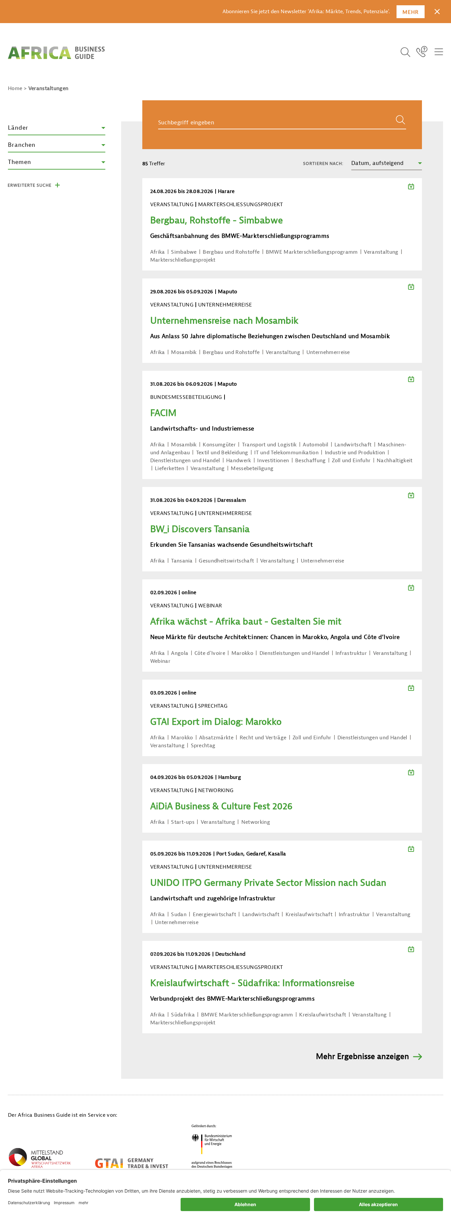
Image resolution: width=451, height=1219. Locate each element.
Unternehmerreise (328, 352)
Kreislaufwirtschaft (309, 914)
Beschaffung (310, 460)
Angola (179, 653)
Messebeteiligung (252, 468)
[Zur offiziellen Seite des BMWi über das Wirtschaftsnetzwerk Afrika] (39, 1159)
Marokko (242, 653)
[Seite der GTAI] (131, 1163)
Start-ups (182, 822)
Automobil (315, 444)
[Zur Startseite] (56, 53)
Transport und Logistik (269, 444)
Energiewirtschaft (214, 914)
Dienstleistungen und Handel (185, 460)
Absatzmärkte (216, 737)
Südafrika (183, 1014)
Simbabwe (184, 252)
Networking (255, 822)
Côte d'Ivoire (209, 653)
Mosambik (184, 352)
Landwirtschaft (352, 444)
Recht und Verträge (263, 737)
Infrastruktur (351, 653)
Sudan (179, 914)
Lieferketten (169, 468)
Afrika (157, 252)
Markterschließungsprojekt (183, 260)
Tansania (182, 561)
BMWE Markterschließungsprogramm (312, 252)
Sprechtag (203, 745)
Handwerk (238, 460)
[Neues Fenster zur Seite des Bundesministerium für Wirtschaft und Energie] (212, 1146)
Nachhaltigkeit (394, 460)
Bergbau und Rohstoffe (231, 252)
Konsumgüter (219, 444)
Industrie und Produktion (355, 452)
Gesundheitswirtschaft (226, 561)
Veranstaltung (381, 252)
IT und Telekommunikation (286, 452)
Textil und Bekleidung (222, 452)
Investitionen (273, 460)
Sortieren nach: (323, 163)
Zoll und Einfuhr (351, 460)
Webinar (160, 661)
